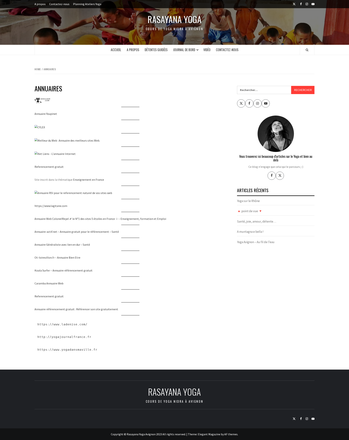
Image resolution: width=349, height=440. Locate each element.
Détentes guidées (156, 49)
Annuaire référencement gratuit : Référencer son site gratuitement (76, 309)
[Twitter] (280, 176)
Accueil (116, 49)
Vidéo (206, 49)
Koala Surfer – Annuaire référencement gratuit (64, 270)
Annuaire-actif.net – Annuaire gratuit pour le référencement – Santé (77, 231)
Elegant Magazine (209, 434)
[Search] (307, 50)
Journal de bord (184, 49)
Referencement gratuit (49, 167)
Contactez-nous (59, 4)
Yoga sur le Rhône (248, 201)
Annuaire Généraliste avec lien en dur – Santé (62, 244)
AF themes (231, 434)
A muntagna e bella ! (250, 232)
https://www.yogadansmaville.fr (67, 349)
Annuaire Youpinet (46, 114)
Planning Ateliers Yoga (87, 4)
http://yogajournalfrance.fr (64, 337)
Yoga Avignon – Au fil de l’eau (255, 242)
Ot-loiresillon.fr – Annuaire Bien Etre (57, 257)
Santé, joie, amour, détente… (256, 221)
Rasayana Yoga (175, 19)
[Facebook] (272, 176)
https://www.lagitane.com (51, 206)
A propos (40, 4)
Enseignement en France (88, 179)
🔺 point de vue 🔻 (249, 211)
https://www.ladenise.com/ (62, 324)
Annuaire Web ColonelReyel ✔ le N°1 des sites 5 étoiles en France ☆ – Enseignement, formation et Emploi (100, 219)
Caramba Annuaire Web (49, 283)
